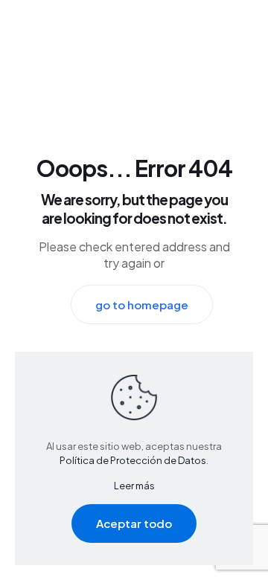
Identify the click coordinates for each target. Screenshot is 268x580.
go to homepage (141, 304)
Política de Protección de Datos (133, 460)
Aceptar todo (134, 523)
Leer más (134, 486)
